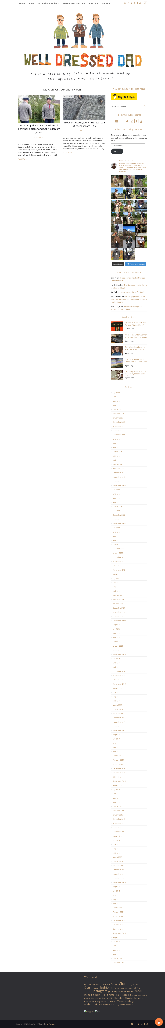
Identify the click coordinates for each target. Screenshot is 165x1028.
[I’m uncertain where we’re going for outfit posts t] (141, 181)
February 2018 (118, 709)
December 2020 (119, 608)
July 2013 (116, 941)
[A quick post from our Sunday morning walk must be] (141, 218)
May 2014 (116, 899)
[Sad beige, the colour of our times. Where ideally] (117, 206)
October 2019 (118, 650)
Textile (103, 1001)
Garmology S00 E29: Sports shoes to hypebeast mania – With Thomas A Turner (136, 373)
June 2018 (116, 692)
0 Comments (38, 137)
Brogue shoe (105, 984)
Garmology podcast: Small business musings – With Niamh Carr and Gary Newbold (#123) (129, 299)
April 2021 (116, 591)
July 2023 (116, 489)
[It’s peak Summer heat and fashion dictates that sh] (129, 206)
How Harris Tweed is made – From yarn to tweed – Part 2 (136, 360)
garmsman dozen (126, 988)
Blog (31, 3)
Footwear (115, 988)
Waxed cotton (104, 1005)
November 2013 (119, 924)
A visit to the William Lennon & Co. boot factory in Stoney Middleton (136, 336)
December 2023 (119, 473)
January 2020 (118, 646)
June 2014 (116, 895)
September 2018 (119, 684)
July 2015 (116, 840)
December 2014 (119, 870)
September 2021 (119, 570)
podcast (144, 995)
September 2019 (119, 654)
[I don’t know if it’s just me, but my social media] (129, 181)
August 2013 (117, 937)
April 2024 (116, 460)
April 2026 (116, 405)
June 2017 (116, 743)
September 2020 (119, 620)
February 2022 (118, 549)
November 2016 (119, 772)
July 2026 (116, 392)
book (94, 984)
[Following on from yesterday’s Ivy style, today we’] (117, 193)
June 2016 (116, 794)
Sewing (105, 998)
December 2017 (119, 718)
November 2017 (119, 722)
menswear (108, 994)
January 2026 (118, 418)
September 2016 (119, 781)
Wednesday (115, 1005)
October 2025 (118, 430)
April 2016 (116, 802)
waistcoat (90, 1004)
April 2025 (116, 447)
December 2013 (119, 920)
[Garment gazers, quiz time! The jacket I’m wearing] (129, 218)
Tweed (121, 1001)
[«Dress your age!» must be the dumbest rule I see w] (141, 242)
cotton (135, 984)
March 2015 (117, 857)
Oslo (139, 995)
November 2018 (119, 675)
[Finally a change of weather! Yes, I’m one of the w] (141, 206)
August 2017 (117, 734)
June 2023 (116, 494)
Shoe (116, 998)
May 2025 (116, 443)
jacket (111, 991)
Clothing (126, 983)
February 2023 (118, 511)
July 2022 (116, 527)
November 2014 (119, 874)
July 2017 (116, 739)
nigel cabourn (122, 994)
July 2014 (116, 891)
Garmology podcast (49, 3)
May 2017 (116, 747)
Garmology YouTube (74, 3)
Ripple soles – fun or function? (132, 292)
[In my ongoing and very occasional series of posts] (141, 230)
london (138, 991)
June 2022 (116, 532)
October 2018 (118, 680)
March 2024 (117, 464)
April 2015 (116, 853)
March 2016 (117, 806)
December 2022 (119, 515)
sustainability (94, 1001)
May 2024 (116, 456)
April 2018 (116, 701)
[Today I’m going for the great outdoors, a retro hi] (129, 230)
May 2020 (116, 633)
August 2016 (117, 785)
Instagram (100, 991)
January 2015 (118, 865)
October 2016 (118, 777)
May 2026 (116, 401)
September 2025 (119, 435)
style (86, 1001)
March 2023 (117, 506)
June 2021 (116, 582)
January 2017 (118, 764)
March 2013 (117, 958)
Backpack (87, 984)
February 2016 (118, 810)
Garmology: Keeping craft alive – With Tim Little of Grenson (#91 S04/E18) (135, 348)
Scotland (98, 998)
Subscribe (117, 151)
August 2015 (117, 836)
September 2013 (119, 933)
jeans (123, 991)
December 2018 (119, 671)
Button (114, 984)
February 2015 (118, 861)
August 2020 (117, 625)
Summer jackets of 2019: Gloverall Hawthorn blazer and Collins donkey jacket (39, 129)
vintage (129, 1001)
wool (122, 1004)
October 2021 (118, 566)
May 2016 (116, 798)
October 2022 (118, 519)
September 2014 (119, 882)
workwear (128, 1004)
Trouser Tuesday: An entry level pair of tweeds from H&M (84, 124)
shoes (122, 998)
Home (22, 3)
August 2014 (117, 886)
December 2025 (119, 422)
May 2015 (116, 848)
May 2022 (116, 536)
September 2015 (119, 832)
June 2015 (116, 844)
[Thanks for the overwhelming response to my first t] (129, 242)
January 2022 (118, 553)
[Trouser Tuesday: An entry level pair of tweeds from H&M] (84, 107)
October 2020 (118, 616)
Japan (117, 991)
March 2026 (117, 409)
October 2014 (118, 878)
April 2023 (116, 502)
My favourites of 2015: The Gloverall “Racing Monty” (135, 323)
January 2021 (118, 604)
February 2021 (118, 599)
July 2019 (116, 658)
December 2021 (119, 557)
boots (98, 984)
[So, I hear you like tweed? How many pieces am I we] (117, 254)
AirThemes (51, 1024)
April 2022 (116, 540)
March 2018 (117, 705)
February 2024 (118, 468)
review (91, 998)
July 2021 (116, 578)
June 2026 (116, 397)
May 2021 (116, 587)
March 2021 (117, 595)
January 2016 (118, 815)
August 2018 (117, 688)
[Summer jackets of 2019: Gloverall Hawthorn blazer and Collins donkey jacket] (39, 108)
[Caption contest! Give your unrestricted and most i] (117, 181)
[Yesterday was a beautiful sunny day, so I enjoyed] (129, 254)
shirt (111, 998)
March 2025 (117, 451)
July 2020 (116, 629)
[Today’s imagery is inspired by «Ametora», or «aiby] (129, 193)
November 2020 (119, 612)
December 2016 (119, 768)
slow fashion (138, 998)
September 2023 (119, 485)
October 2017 (118, 726)
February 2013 (118, 963)
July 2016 (116, 789)
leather (130, 991)
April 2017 (116, 751)
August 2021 (117, 574)
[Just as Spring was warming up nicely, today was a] (117, 230)
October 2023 (118, 481)
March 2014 (117, 908)
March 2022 (117, 544)
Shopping (129, 998)
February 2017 (118, 760)
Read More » (23, 159)
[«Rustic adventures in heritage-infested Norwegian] (141, 193)
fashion (105, 987)
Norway (133, 995)
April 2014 (116, 903)
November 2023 (119, 477)
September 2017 (119, 730)
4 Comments (84, 131)
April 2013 (116, 954)
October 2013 (118, 929)
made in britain (92, 994)
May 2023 (116, 498)
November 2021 (119, 561)
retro (86, 998)
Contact (93, 3)
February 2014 (118, 912)
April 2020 (116, 637)
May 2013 (116, 950)
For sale (106, 3)
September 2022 (119, 523)
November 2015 (119, 823)
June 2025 (116, 439)
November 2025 (119, 426)
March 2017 (117, 756)
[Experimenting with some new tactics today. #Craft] (117, 242)
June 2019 (116, 663)
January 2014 (118, 916)
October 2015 (118, 827)
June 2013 (116, 946)
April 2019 (116, 667)
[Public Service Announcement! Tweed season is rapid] (117, 218)
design (96, 988)
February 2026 (118, 413)
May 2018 (116, 696)
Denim (88, 987)
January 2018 (118, 713)
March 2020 (117, 642)
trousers (112, 1001)
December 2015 (119, 819)
